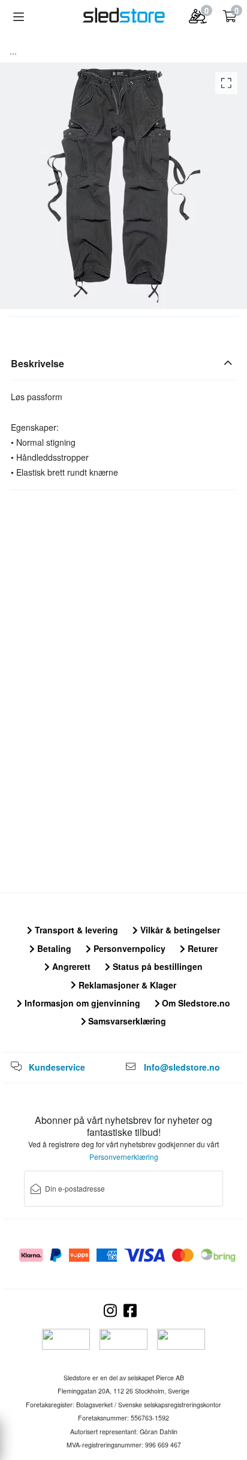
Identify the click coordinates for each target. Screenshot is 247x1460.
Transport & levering (75, 930)
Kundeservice (57, 1067)
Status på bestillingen (156, 966)
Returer (201, 948)
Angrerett (70, 966)
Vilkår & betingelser (179, 930)
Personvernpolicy (128, 948)
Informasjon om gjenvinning (81, 1003)
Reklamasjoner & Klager (126, 985)
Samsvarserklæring (126, 1021)
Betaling (53, 948)
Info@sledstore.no (182, 1067)
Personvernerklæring (123, 1156)
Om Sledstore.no (194, 1003)
